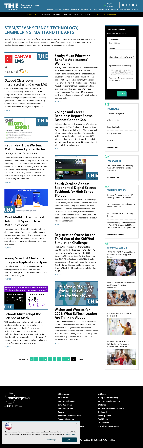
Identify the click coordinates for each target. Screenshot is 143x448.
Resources (103, 9)
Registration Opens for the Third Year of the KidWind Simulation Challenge (75, 238)
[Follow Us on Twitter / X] (130, 5)
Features (58, 9)
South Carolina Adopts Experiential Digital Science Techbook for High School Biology (76, 189)
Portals (113, 108)
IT (93, 14)
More (134, 9)
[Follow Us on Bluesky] (123, 5)
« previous (23, 359)
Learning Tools (113, 127)
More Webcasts (113, 177)
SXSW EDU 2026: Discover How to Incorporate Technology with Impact (121, 254)
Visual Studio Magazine (108, 426)
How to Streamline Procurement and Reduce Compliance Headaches (121, 285)
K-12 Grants (57, 14)
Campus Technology (67, 401)
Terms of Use (85, 440)
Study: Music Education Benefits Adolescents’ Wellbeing (72, 59)
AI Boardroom (64, 394)
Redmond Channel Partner (69, 415)
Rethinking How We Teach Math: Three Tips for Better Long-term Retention (24, 149)
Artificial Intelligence (115, 113)
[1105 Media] (17, 418)
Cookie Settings (51, 440)
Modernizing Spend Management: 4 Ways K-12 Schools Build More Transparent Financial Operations (121, 225)
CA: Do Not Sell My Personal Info (103, 440)
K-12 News (49, 9)
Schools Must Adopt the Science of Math (22, 316)
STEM (76, 14)
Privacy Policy (126, 66)
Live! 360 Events (65, 405)
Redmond (102, 412)
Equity (87, 14)
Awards (74, 9)
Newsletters (125, 9)
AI (81, 14)
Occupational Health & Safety (111, 408)
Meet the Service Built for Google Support (121, 214)
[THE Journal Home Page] (22, 6)
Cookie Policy (70, 434)
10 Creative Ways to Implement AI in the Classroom (121, 205)
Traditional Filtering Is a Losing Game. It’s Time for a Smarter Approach (120, 168)
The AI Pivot (103, 422)
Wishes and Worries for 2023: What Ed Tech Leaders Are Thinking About (76, 313)
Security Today (104, 415)
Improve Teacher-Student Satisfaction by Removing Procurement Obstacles (118, 344)
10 (73, 359)
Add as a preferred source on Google (112, 4)
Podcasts (93, 9)
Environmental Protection (109, 401)
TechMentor (103, 419)
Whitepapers (116, 190)
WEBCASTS (114, 160)
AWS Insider (63, 397)
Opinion (66, 9)
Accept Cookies (69, 440)
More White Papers (115, 234)
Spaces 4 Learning (66, 419)
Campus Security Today (108, 397)
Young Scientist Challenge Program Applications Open (25, 260)
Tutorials (46, 14)
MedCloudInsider (65, 408)
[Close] (76, 423)
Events (113, 9)
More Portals (112, 147)
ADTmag (102, 394)
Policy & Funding (114, 133)
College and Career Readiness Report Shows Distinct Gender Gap (74, 115)
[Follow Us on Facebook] (126, 5)
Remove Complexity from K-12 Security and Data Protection (120, 196)
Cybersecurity (113, 120)
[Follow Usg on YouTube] (133, 5)
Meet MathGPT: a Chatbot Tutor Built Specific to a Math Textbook (24, 221)
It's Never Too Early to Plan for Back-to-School (119, 314)
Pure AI (61, 412)
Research (84, 9)
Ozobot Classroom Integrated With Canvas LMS (26, 82)
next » (80, 359)
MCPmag (102, 405)
